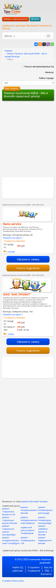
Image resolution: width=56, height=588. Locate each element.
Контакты (46, 574)
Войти (36, 19)
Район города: (46, 78)
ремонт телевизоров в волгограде (45, 510)
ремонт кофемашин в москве (45, 540)
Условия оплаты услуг (13, 580)
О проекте (33, 567)
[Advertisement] (28, 122)
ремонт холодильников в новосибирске (29, 520)
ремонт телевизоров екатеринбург (45, 520)
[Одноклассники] (40, 44)
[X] (44, 44)
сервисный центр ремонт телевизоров (28, 530)
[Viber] (48, 44)
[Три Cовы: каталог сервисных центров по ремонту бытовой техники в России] (12, 7)
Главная (8, 50)
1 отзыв (10, 334)
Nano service (12, 224)
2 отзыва (10, 251)
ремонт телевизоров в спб (28, 540)
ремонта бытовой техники (34, 501)
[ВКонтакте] (36, 44)
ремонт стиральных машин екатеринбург (9, 530)
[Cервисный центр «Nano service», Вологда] (27, 215)
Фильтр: (48, 72)
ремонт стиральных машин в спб (8, 511)
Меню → (9, 36)
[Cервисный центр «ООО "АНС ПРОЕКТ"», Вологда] (27, 285)
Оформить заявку (28, 259)
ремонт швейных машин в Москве (43, 530)
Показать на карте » (13, 237)
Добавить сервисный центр (15, 19)
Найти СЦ (17, 567)
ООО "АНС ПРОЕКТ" (17, 294)
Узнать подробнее (28, 268)
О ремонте (34, 570)
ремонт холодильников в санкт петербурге (11, 540)
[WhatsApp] (52, 44)
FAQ (47, 570)
